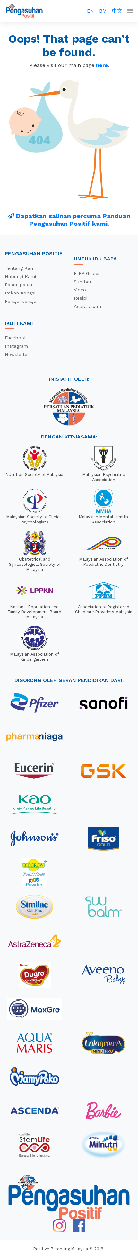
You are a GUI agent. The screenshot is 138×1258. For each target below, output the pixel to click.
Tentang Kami (20, 268)
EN (90, 11)
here (102, 65)
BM (103, 11)
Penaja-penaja (20, 301)
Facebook (16, 337)
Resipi (80, 298)
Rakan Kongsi (20, 292)
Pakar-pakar (19, 284)
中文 (117, 11)
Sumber (82, 281)
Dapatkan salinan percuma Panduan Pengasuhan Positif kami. (73, 219)
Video (80, 289)
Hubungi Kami (20, 276)
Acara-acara (87, 306)
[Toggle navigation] (130, 10)
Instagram (16, 346)
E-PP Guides (87, 273)
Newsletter (17, 354)
